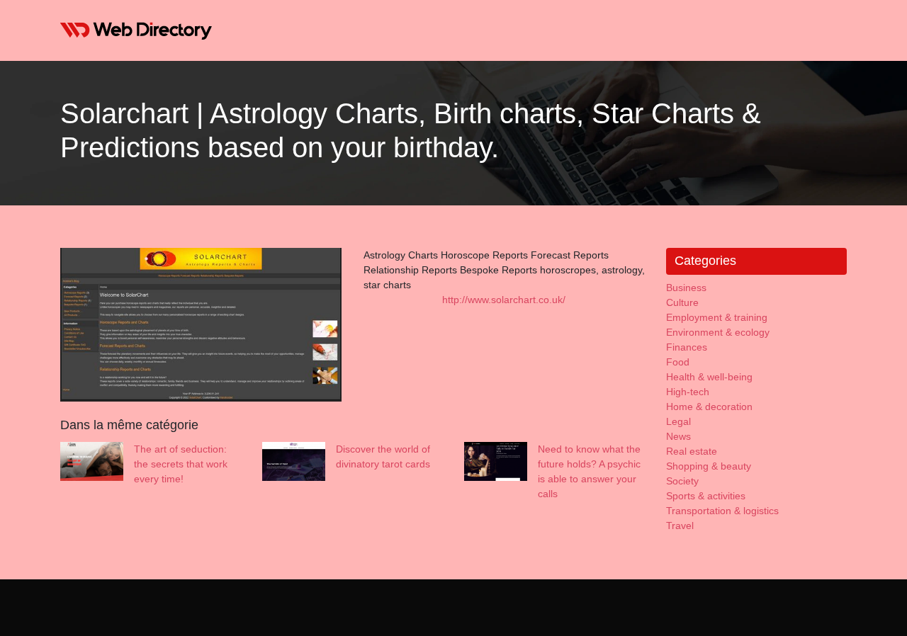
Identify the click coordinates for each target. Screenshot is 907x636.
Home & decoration (709, 406)
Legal (678, 421)
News (678, 436)
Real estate (691, 451)
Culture (682, 302)
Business (686, 287)
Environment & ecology (718, 332)
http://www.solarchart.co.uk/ (503, 299)
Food (677, 362)
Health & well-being (709, 376)
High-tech (687, 391)
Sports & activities (705, 495)
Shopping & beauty (708, 466)
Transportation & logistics (722, 510)
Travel (680, 525)
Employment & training (716, 317)
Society (682, 481)
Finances (686, 347)
